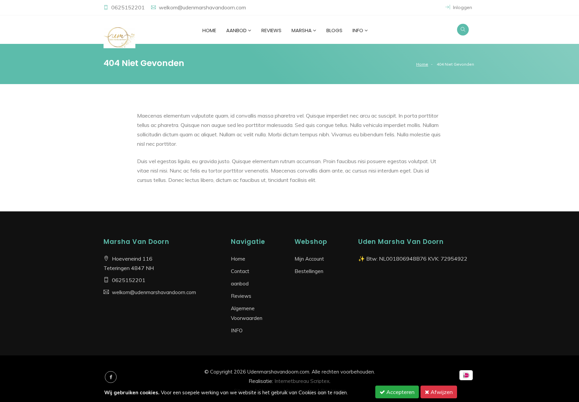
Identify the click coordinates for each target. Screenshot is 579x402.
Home (209, 30)
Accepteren (399, 392)
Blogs (334, 30)
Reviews (271, 30)
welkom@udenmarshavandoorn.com (202, 7)
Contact (240, 271)
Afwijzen (441, 392)
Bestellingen (309, 271)
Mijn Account (309, 259)
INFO (357, 30)
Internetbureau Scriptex (301, 381)
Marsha (302, 30)
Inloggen (462, 7)
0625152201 (128, 7)
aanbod (236, 30)
